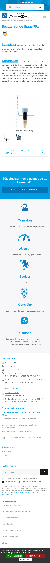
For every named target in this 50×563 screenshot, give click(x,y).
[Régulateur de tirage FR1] (25, 127)
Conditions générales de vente (16, 511)
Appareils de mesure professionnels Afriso (21, 438)
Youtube (5, 459)
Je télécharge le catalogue (25, 190)
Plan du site (7, 524)
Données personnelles (12, 518)
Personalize (25, 559)
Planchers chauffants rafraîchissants (19, 419)
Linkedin (6, 455)
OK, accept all (15, 556)
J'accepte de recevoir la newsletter (21, 479)
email (17, 492)
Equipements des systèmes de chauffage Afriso (21, 413)
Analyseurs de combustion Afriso (17, 431)
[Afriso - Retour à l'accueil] (18, 14)
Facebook (6, 451)
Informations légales (11, 505)
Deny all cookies (36, 556)
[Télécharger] (42, 152)
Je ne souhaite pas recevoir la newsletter (24, 482)
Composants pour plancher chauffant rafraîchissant (19, 426)
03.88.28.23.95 (26, 3)
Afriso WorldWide (10, 537)
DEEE (4, 543)
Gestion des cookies (11, 530)
